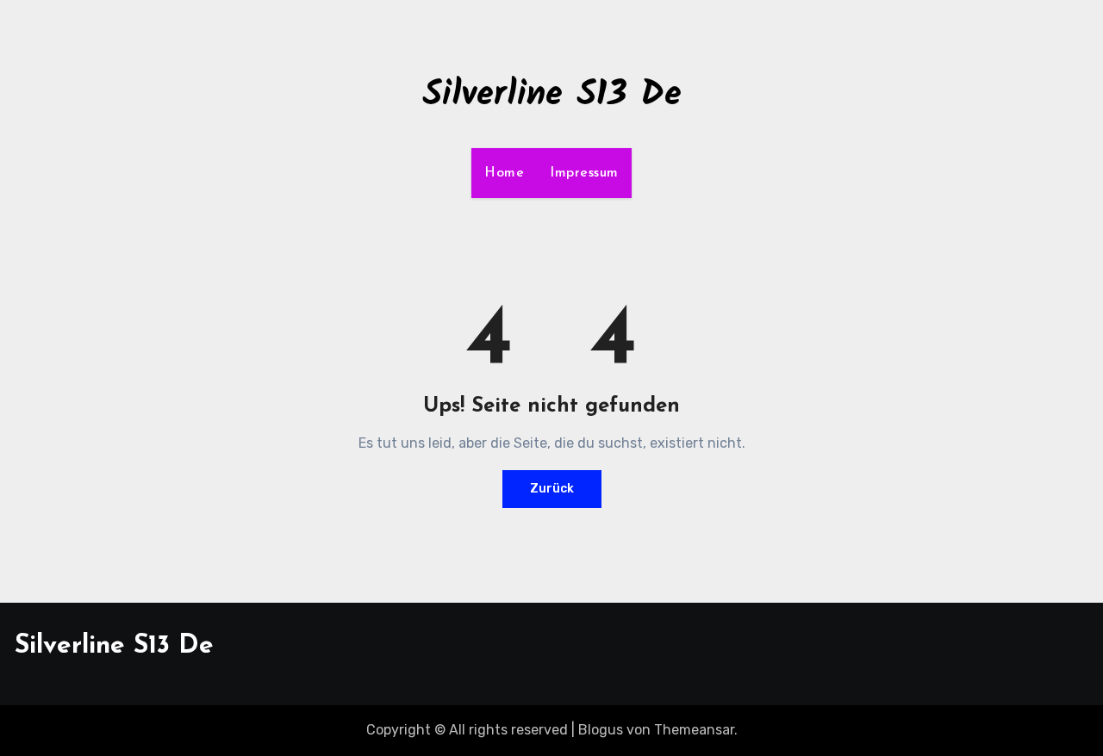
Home (504, 173)
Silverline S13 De (552, 95)
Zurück (552, 488)
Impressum (584, 173)
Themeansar (694, 730)
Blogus (600, 730)
